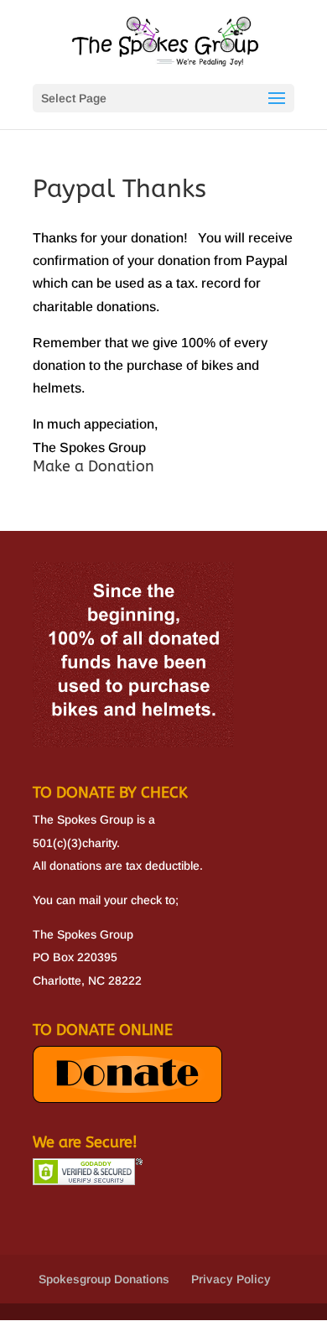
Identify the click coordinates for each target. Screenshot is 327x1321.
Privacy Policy (231, 1279)
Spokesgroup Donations (104, 1279)
